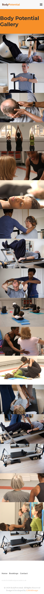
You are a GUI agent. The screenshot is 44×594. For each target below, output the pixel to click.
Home (4, 573)
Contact (24, 573)
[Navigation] (41, 4)
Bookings (13, 573)
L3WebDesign (32, 590)
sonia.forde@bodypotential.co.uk (14, 580)
